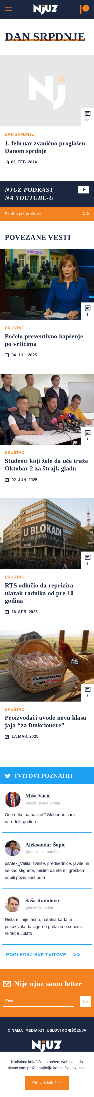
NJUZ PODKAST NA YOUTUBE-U (29, 193)
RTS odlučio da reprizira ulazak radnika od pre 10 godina (39, 593)
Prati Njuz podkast (23, 214)
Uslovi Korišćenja (66, 1030)
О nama (15, 1030)
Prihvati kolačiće (47, 1083)
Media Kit (35, 1030)
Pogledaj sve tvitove (36, 954)
